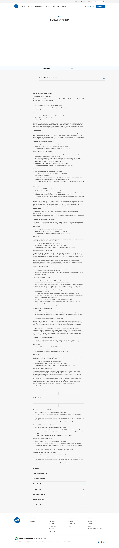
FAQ (72, 68)
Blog (70, 526)
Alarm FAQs (72, 523)
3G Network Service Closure (95, 528)
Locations (77, 1)
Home (59, 16)
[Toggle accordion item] (59, 94)
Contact (83, 1)
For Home (29, 6)
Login (88, 1)
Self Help (71, 521)
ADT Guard (52, 521)
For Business (38, 6)
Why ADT (22, 6)
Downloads (46, 68)
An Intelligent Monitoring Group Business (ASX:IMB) (32, 538)
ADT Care (47, 6)
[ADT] (16, 6)
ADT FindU (56, 6)
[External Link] (99, 542)
